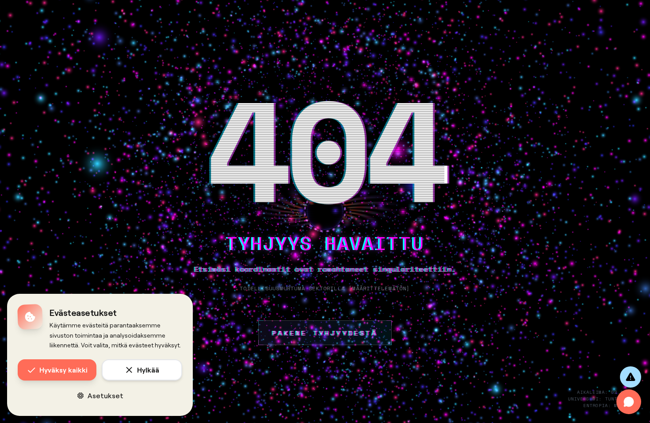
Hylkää (148, 369)
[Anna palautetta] (630, 377)
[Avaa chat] (628, 401)
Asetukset (105, 395)
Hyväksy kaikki (63, 369)
